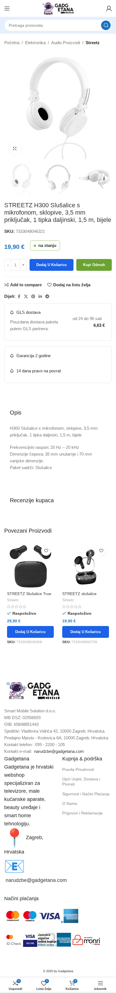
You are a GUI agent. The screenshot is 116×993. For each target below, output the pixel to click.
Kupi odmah (94, 265)
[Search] (106, 25)
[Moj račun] (109, 8)
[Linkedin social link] (40, 296)
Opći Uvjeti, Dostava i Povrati (81, 781)
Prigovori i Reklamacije (82, 813)
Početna (11, 42)
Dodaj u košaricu (51, 265)
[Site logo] (58, 8)
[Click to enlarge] (14, 148)
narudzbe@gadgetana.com (59, 751)
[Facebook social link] (18, 296)
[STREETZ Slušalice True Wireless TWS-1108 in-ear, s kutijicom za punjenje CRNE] (30, 566)
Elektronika (35, 42)
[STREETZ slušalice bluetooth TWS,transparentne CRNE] (85, 566)
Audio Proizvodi (65, 42)
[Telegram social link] (47, 296)
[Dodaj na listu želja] (46, 551)
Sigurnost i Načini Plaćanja (86, 794)
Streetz (93, 42)
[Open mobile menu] (7, 8)
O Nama (69, 803)
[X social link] (26, 296)
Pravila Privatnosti (78, 769)
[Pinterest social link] (33, 296)
